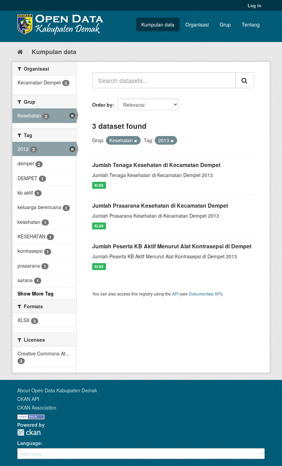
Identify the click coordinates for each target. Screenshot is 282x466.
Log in (254, 5)
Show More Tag (36, 293)
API (175, 294)
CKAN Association (36, 407)
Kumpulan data (157, 24)
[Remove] (135, 140)
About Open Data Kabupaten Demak (57, 390)
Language (29, 442)
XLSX (99, 185)
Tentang (251, 24)
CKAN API (28, 398)
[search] (245, 80)
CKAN (29, 432)
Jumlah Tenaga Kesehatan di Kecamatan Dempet (156, 165)
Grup (225, 24)
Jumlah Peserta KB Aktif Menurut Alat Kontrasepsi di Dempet (171, 246)
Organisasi (197, 24)
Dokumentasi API (205, 294)
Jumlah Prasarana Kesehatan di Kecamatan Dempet (160, 205)
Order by (102, 104)
